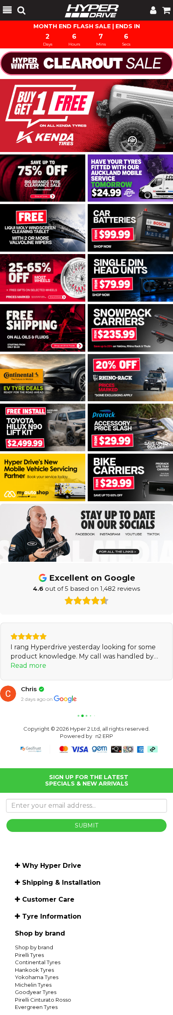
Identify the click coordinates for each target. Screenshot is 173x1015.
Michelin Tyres (33, 985)
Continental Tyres (37, 962)
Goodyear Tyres (35, 992)
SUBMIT (86, 825)
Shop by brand (34, 947)
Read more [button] (28, 665)
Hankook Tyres (34, 970)
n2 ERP (104, 736)
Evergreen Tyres (36, 1007)
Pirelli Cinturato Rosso (43, 999)
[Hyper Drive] (87, 10)
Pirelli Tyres (29, 955)
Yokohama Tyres (36, 977)
